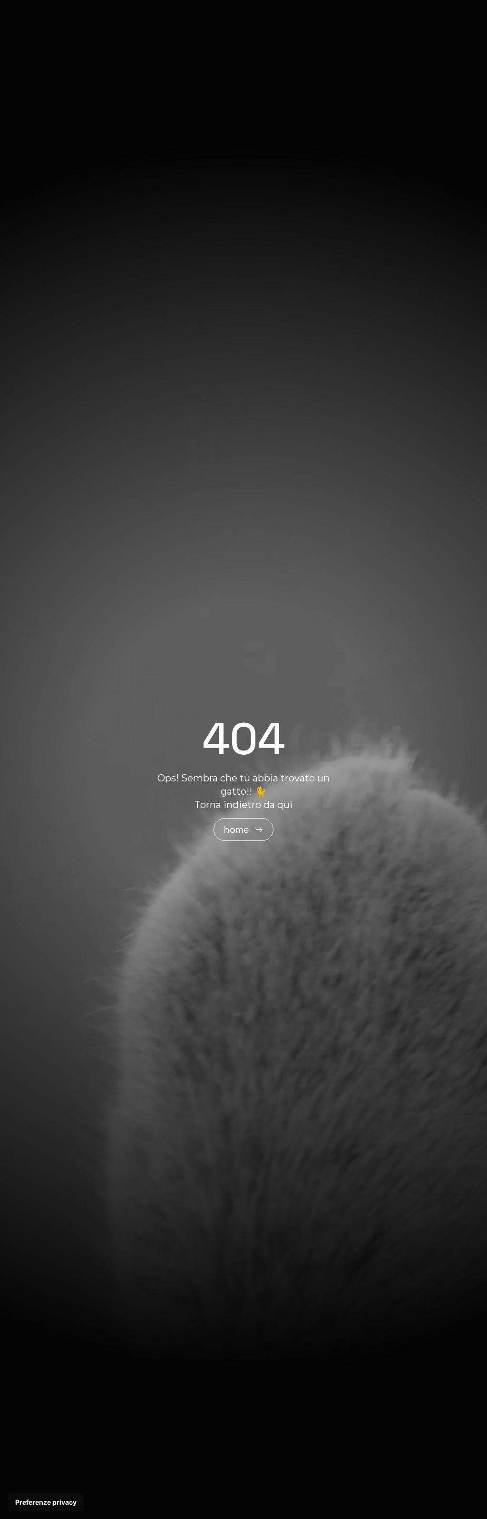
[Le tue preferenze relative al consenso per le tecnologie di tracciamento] (46, 1502)
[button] (243, 829)
